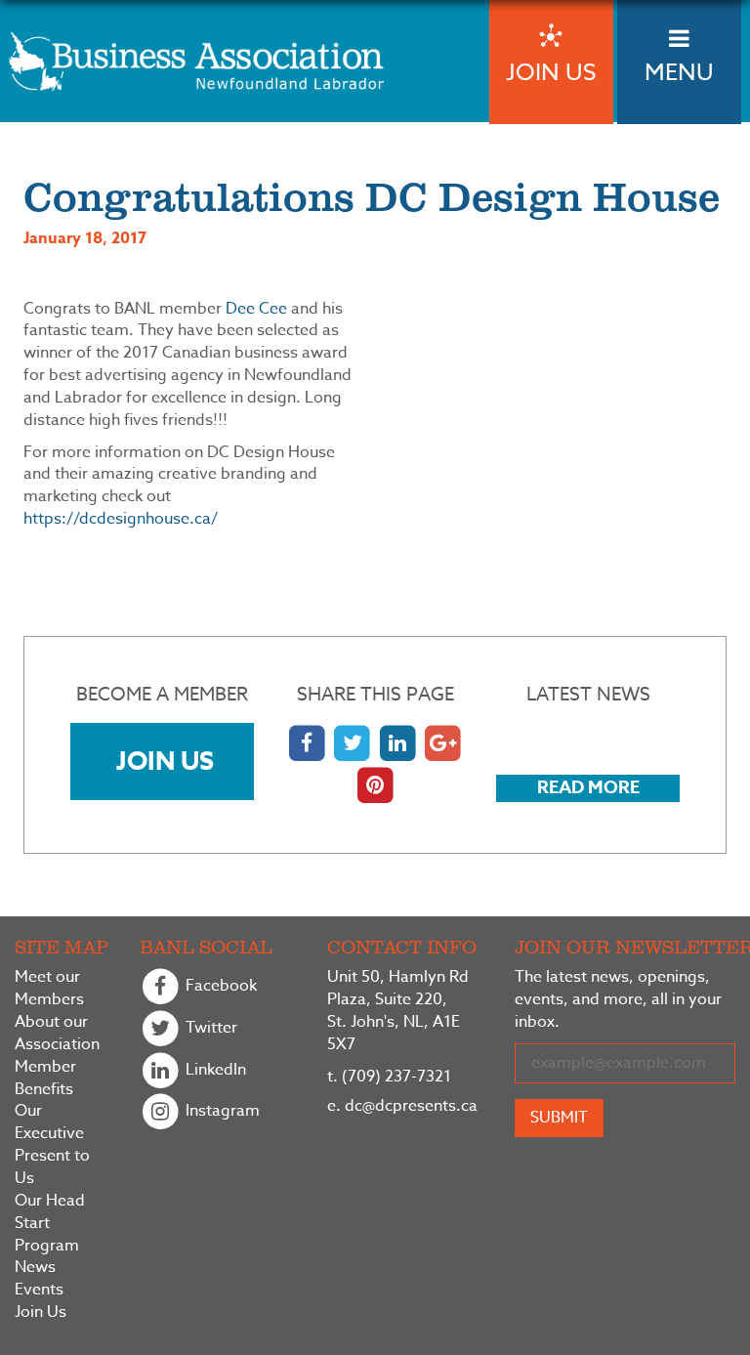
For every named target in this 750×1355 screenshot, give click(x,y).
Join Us (165, 760)
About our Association (57, 1033)
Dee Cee (256, 308)
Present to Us (52, 1167)
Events (39, 1290)
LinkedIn (214, 1069)
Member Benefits (45, 1078)
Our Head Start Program (50, 1223)
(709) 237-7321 (389, 1076)
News (35, 1267)
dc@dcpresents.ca (402, 1106)
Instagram (221, 1111)
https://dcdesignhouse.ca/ (120, 518)
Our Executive (49, 1122)
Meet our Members (49, 988)
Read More (588, 787)
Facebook (219, 986)
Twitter (209, 1027)
